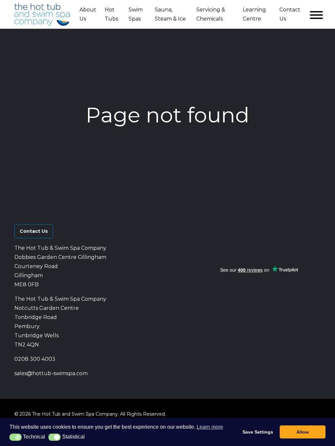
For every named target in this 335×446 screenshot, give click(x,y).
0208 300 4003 (34, 359)
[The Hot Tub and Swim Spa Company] (42, 14)
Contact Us (289, 14)
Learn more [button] (210, 427)
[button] (234, 227)
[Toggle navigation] (315, 14)
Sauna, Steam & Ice (170, 14)
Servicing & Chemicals (210, 14)
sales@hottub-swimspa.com (51, 373)
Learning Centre (254, 14)
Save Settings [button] (257, 432)
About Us (87, 14)
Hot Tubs (111, 14)
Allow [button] (302, 432)
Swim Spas (136, 14)
